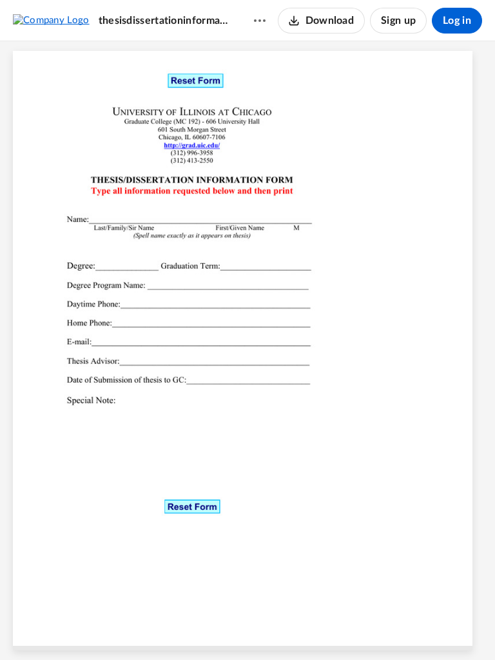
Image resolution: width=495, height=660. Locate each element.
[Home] (51, 20)
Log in (457, 20)
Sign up (398, 20)
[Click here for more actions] (260, 21)
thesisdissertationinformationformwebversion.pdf (164, 20)
